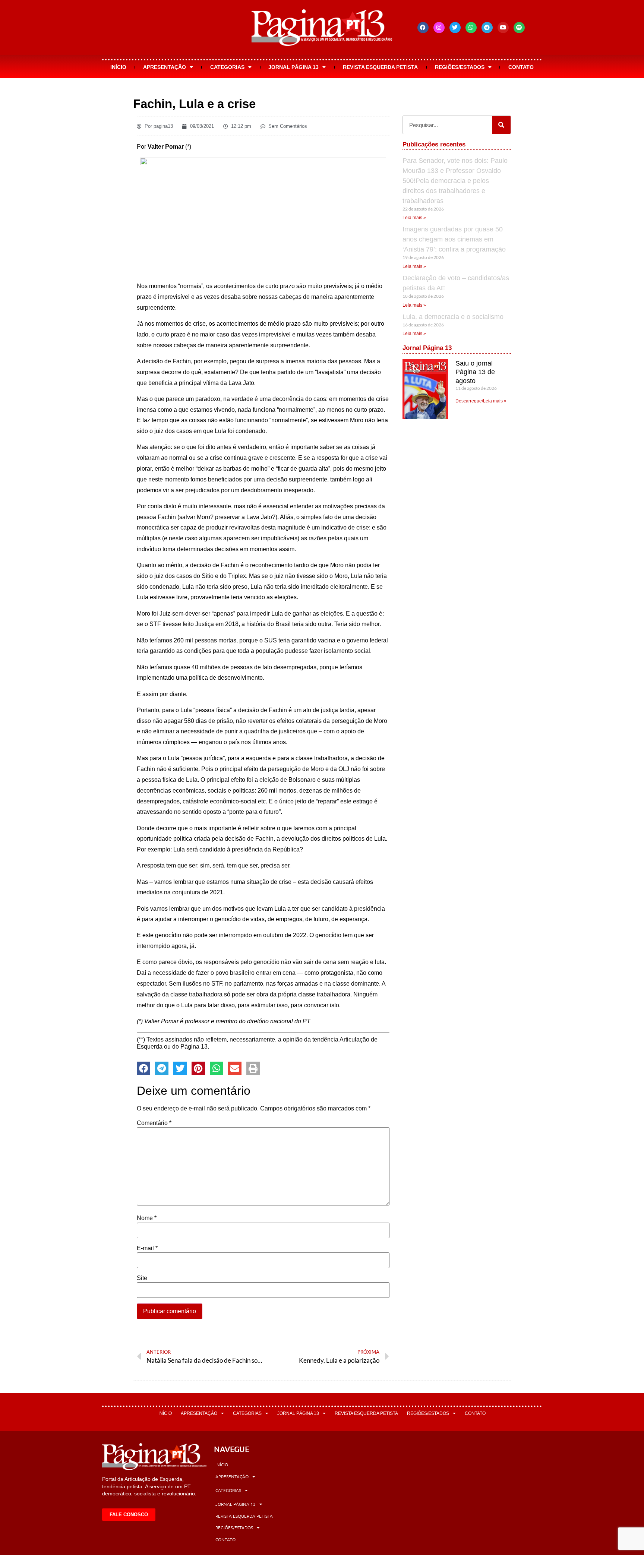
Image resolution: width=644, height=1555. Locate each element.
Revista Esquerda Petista (380, 67)
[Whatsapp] (471, 27)
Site (142, 1278)
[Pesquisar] (501, 125)
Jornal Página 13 (293, 67)
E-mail (147, 1248)
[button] (143, 1068)
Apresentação (164, 67)
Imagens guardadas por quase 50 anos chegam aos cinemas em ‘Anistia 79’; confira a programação (454, 239)
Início (118, 67)
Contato (521, 67)
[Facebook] (423, 27)
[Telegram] (487, 27)
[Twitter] (455, 27)
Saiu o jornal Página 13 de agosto (475, 372)
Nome (147, 1218)
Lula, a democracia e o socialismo (452, 316)
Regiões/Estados (459, 67)
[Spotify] (519, 27)
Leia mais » (414, 217)
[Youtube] (503, 27)
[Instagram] (439, 27)
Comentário (154, 1123)
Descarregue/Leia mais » (480, 401)
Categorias (227, 67)
